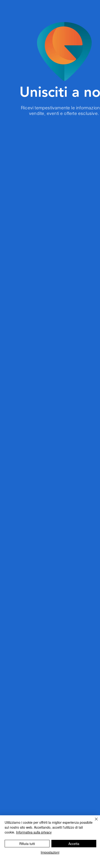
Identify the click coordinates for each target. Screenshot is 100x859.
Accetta (73, 843)
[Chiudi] (93, 821)
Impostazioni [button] (50, 852)
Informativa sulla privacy (34, 832)
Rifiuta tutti (27, 843)
